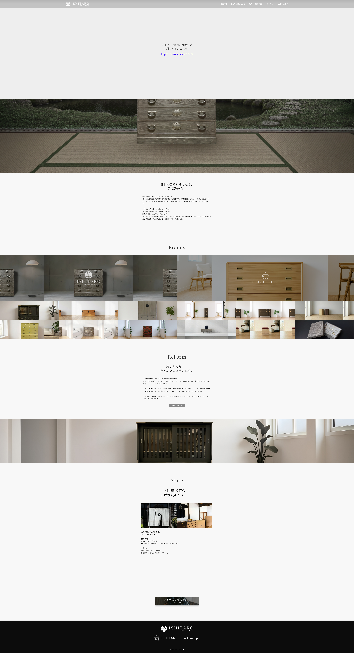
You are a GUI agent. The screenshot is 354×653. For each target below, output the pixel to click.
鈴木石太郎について (237, 4)
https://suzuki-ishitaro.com (177, 54)
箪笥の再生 (259, 4)
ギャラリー (271, 4)
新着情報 (224, 4)
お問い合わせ (283, 4)
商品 (250, 4)
